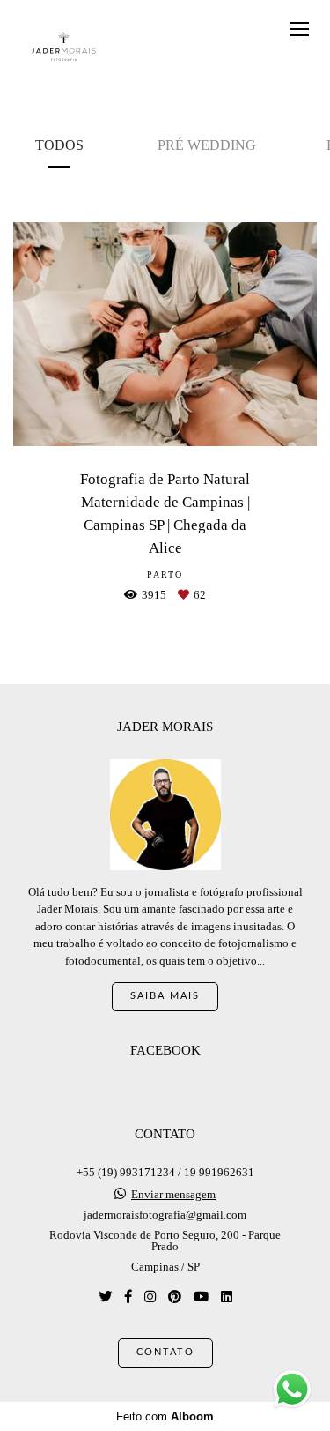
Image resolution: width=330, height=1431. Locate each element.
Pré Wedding (207, 145)
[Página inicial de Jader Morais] (64, 47)
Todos (59, 145)
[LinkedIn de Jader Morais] (226, 1296)
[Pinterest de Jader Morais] (174, 1296)
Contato (165, 1352)
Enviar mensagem (173, 1194)
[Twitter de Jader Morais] (105, 1296)
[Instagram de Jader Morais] (150, 1296)
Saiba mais (165, 996)
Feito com (165, 1416)
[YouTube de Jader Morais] (201, 1296)
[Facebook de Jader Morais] (128, 1296)
